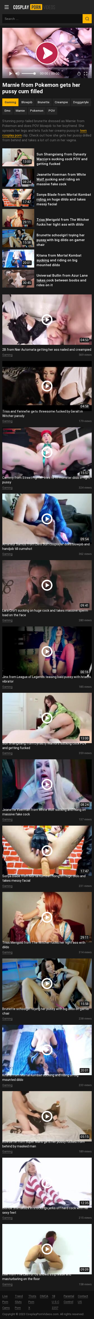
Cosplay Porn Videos (35, 7)
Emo (7, 110)
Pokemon (36, 110)
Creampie (61, 102)
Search (87, 18)
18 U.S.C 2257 (55, 1302)
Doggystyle (81, 102)
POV (52, 110)
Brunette (44, 102)
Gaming (10, 102)
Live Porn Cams (6, 1302)
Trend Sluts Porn (19, 1302)
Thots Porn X (32, 1302)
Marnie (20, 110)
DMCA (44, 1296)
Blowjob (26, 102)
